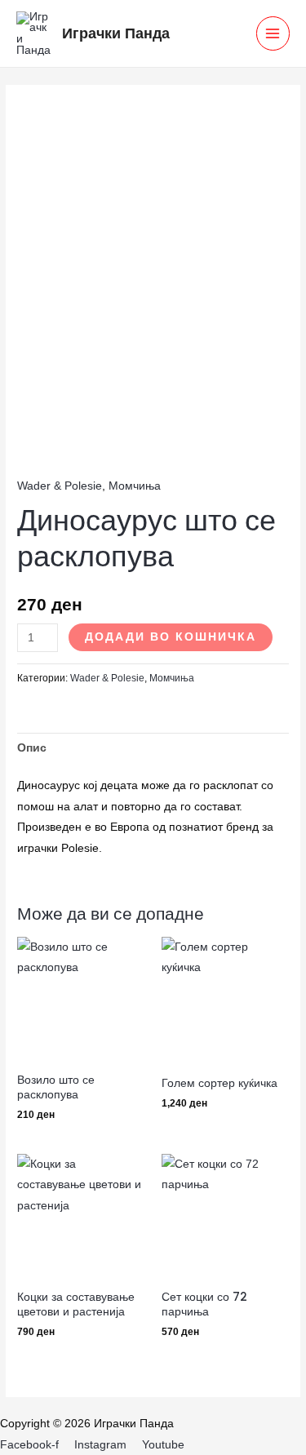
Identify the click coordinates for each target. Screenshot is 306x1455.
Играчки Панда (116, 33)
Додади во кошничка (170, 637)
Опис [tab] (32, 748)
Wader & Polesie (59, 486)
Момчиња (135, 486)
